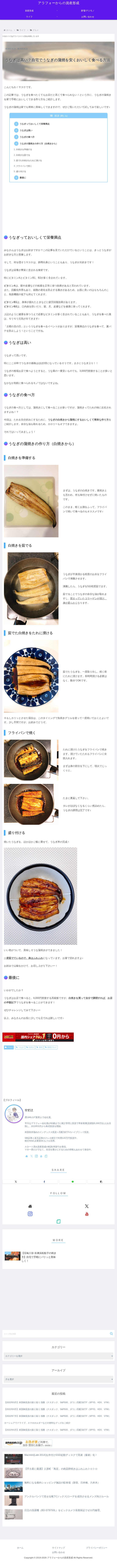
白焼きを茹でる (23, 155)
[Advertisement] (58, 206)
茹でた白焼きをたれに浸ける (29, 160)
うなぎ (21, 1047)
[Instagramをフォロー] (36, 1156)
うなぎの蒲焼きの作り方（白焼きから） (39, 143)
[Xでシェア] (15, 1182)
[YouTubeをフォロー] (41, 1156)
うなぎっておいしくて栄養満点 (35, 124)
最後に (23, 177)
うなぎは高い (26, 130)
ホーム (20, 1548)
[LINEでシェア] (72, 1182)
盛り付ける (21, 171)
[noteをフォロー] (46, 1156)
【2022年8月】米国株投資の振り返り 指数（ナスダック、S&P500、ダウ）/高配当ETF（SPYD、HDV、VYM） (57, 1409)
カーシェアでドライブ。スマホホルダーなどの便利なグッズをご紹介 (37, 1423)
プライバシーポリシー (96, 1548)
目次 (57, 115)
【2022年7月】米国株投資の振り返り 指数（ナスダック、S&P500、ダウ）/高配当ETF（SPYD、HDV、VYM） (57, 1416)
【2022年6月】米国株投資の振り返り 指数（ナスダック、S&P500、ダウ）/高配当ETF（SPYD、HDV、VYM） (57, 1430)
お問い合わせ (58, 1552)
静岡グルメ (52, 1047)
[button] (101, 1182)
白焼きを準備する (24, 149)
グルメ (10, 1047)
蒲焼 (41, 1047)
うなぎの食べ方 (27, 137)
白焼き (31, 1047)
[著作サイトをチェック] (27, 1156)
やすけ (29, 1110)
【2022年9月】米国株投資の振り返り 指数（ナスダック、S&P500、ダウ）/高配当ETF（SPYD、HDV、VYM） (57, 1402)
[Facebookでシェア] (44, 1182)
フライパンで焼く (24, 166)
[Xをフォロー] (32, 1156)
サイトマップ (58, 1548)
